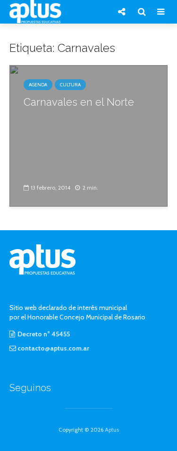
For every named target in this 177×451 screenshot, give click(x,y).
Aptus (112, 429)
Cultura (70, 85)
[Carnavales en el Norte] (88, 135)
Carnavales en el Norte (79, 102)
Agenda (38, 85)
